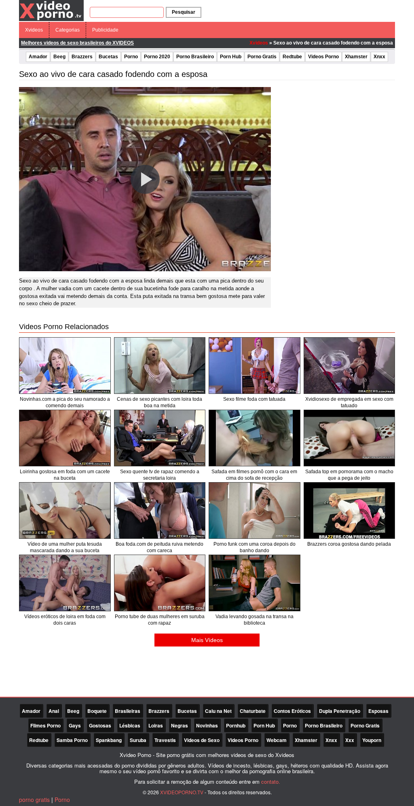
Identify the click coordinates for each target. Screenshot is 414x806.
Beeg (59, 57)
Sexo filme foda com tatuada (254, 399)
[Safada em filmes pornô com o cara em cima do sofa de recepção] (254, 438)
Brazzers (82, 57)
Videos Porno (323, 57)
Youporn (371, 740)
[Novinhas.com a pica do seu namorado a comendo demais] (64, 365)
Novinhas (207, 725)
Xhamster (356, 57)
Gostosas (100, 725)
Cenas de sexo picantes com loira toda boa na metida (159, 402)
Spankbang (109, 740)
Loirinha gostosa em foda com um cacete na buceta (65, 475)
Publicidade (105, 30)
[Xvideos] (51, 10)
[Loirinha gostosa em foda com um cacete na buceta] (64, 438)
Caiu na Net (218, 711)
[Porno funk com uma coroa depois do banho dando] (254, 510)
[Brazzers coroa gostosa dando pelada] (349, 510)
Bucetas (108, 57)
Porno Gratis (262, 57)
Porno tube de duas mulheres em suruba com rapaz (160, 620)
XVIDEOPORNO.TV (181, 792)
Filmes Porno (45, 725)
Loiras (155, 725)
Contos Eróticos (292, 711)
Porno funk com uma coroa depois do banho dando (254, 547)
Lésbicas (129, 725)
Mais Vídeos (207, 640)
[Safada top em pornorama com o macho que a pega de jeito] (349, 438)
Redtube (292, 57)
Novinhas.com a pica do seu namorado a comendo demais (65, 402)
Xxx (349, 740)
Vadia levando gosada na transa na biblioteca (254, 620)
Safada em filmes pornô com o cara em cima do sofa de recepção (254, 475)
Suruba (138, 740)
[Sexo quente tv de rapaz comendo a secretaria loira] (159, 438)
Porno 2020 (157, 57)
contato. (270, 781)
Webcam (276, 740)
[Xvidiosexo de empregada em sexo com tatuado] (349, 365)
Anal (54, 711)
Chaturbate (253, 711)
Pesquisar (183, 12)
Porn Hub (230, 57)
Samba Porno (72, 740)
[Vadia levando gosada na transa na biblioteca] (254, 583)
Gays (75, 725)
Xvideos (34, 30)
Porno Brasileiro (195, 57)
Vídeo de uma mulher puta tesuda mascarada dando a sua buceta (64, 547)
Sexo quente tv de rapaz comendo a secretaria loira (159, 475)
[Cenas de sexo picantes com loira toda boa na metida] (159, 365)
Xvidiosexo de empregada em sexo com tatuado (349, 402)
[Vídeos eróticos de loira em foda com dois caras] (64, 583)
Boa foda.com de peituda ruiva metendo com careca (159, 547)
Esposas (378, 711)
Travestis (165, 740)
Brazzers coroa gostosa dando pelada (349, 544)
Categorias (67, 30)
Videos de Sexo (202, 740)
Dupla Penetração (339, 711)
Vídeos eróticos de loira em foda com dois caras (65, 620)
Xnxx (379, 57)
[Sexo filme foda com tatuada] (254, 365)
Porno (131, 57)
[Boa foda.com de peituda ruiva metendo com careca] (159, 510)
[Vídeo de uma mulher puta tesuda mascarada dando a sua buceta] (64, 510)
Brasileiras (127, 711)
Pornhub (235, 725)
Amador (38, 57)
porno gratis (34, 799)
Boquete (97, 711)
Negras (179, 725)
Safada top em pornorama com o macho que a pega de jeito (349, 475)
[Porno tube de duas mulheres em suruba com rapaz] (159, 583)
